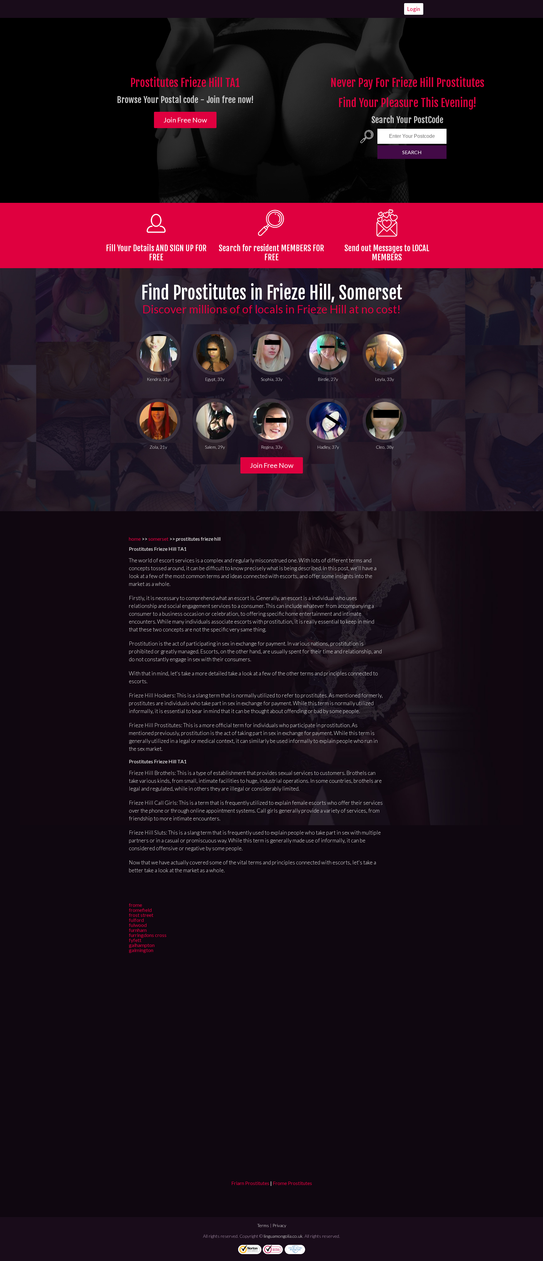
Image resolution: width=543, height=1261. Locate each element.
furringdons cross (148, 935)
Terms (263, 1225)
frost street (141, 915)
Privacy (279, 1225)
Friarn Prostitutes (250, 1183)
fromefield (140, 910)
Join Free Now (185, 120)
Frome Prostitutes (292, 1183)
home (135, 539)
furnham (138, 930)
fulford (136, 920)
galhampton (142, 945)
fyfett (135, 940)
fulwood (138, 925)
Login (413, 9)
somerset (158, 539)
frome (135, 905)
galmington (141, 950)
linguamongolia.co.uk (283, 1236)
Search (412, 152)
